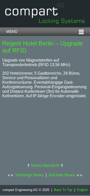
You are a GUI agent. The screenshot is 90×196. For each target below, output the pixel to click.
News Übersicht (45, 165)
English (82, 190)
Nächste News (62, 175)
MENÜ (12, 32)
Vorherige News (29, 175)
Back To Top (63, 190)
